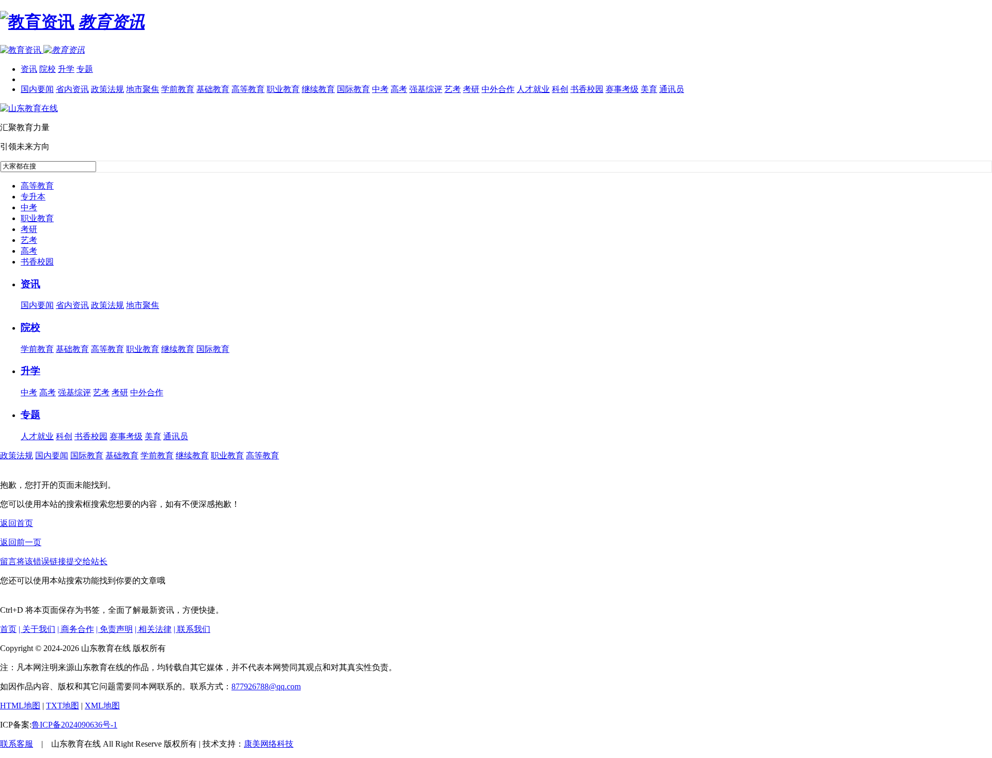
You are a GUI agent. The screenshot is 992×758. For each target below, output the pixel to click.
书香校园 (586, 89)
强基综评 (425, 89)
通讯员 (671, 89)
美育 (649, 89)
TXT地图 (62, 705)
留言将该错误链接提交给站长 (53, 561)
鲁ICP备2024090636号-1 (74, 724)
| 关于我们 (37, 629)
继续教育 (318, 89)
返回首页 (16, 523)
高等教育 (248, 89)
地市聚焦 (142, 89)
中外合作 (498, 89)
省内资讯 (72, 89)
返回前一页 (20, 542)
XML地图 (102, 705)
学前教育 (177, 89)
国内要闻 (37, 89)
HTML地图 (20, 705)
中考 (380, 89)
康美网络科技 (268, 743)
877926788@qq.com (266, 686)
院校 (47, 69)
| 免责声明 (114, 629)
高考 (399, 89)
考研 (471, 89)
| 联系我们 (192, 629)
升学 (66, 69)
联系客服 (16, 743)
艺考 (452, 89)
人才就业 (533, 89)
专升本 (33, 196)
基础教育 (212, 89)
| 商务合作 (75, 629)
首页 (8, 629)
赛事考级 (622, 89)
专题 (84, 69)
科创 (560, 89)
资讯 (29, 69)
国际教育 (353, 89)
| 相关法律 (153, 629)
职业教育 (283, 89)
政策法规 (107, 89)
